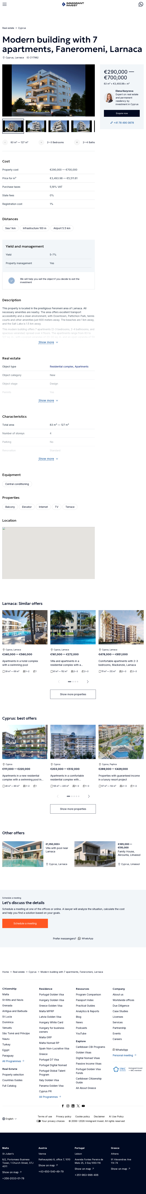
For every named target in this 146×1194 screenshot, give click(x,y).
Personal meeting (123, 1055)
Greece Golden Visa (50, 1005)
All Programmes (11, 1061)
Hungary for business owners (51, 1029)
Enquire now (122, 113)
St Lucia (7, 1016)
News (79, 1022)
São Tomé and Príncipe (16, 1033)
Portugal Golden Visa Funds (88, 1071)
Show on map (10, 1172)
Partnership (119, 1027)
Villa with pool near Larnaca (57, 850)
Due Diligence (121, 1005)
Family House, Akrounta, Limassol (129, 853)
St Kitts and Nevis (12, 999)
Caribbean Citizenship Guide (89, 1080)
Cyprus (22, 28)
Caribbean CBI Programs (90, 1046)
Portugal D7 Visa (49, 1059)
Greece (43, 1054)
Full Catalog (9, 1085)
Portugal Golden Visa (51, 994)
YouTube (81, 1033)
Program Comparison (88, 994)
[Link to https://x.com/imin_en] (78, 1105)
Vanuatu (7, 1027)
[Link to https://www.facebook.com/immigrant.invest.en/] (62, 1105)
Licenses (118, 1016)
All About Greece (86, 1088)
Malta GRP (45, 1037)
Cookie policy (82, 1116)
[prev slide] (58, 682)
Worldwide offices (123, 1000)
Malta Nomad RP (49, 1042)
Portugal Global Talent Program (52, 1072)
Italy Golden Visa (49, 1080)
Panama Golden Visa (51, 1085)
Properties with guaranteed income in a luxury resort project (119, 777)
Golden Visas (83, 1052)
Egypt (5, 1050)
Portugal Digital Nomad (53, 1065)
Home (5, 971)
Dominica (7, 1022)
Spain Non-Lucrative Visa (54, 1048)
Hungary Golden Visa (51, 1000)
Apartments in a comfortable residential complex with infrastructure (67, 777)
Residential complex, (62, 366)
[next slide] (88, 682)
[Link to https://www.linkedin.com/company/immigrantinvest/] (73, 1105)
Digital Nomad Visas (88, 1058)
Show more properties (73, 694)
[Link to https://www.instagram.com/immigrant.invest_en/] (67, 1105)
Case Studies (120, 1011)
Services (118, 1022)
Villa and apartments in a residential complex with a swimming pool (65, 663)
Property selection (13, 1074)
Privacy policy (63, 1116)
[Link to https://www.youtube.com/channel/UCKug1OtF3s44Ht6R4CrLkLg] (83, 1105)
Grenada (7, 1005)
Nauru (5, 1038)
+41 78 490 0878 (124, 122)
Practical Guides (85, 1005)
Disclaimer (99, 1116)
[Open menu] (4, 4)
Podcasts (81, 1027)
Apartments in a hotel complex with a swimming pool (20, 663)
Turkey (6, 1044)
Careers (117, 1039)
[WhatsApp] (141, 4)
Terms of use (45, 1116)
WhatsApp (121, 1049)
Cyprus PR (45, 1091)
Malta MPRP (46, 1011)
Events (117, 1033)
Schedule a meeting (25, 923)
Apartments (81, 366)
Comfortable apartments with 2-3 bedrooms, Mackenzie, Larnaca (118, 663)
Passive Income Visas (88, 1063)
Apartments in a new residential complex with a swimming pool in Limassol (21, 777)
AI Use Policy (116, 1116)
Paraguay (8, 1055)
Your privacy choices (53, 1121)
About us (118, 994)
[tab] (69, 681)
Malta (5, 994)
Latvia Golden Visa (50, 1016)
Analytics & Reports (87, 1011)
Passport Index (85, 1000)
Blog (78, 1016)
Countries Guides (12, 1080)
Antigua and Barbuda (14, 1011)
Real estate (8, 28)
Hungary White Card (51, 1022)
